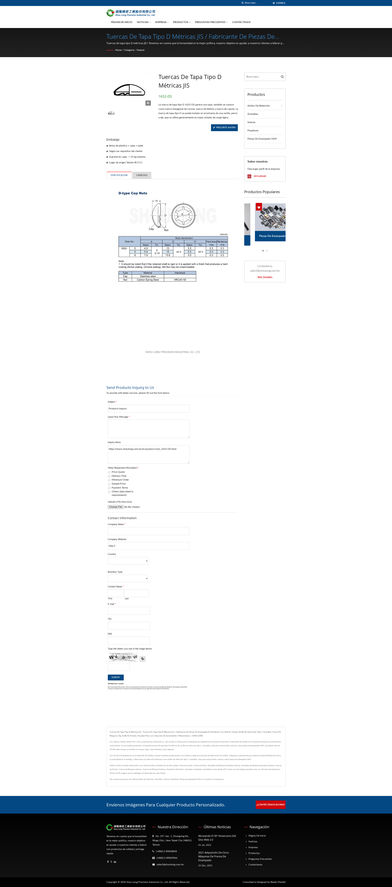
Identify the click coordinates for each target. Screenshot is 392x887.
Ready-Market (278, 882)
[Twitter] (111, 862)
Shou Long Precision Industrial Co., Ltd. (147, 882)
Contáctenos (241, 22)
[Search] (282, 77)
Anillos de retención (258, 106)
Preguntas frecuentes (210, 22)
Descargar (259, 176)
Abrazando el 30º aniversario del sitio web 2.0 (217, 837)
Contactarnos (218, 779)
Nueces (141, 50)
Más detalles (265, 277)
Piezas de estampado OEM (262, 139)
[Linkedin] (115, 862)
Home (118, 50)
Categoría (129, 50)
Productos (181, 22)
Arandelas (252, 114)
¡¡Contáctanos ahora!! (270, 805)
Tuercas (167, 779)
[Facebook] (108, 862)
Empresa (161, 22)
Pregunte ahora (226, 128)
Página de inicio (121, 22)
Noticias (143, 22)
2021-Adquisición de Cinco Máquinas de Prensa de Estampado (213, 856)
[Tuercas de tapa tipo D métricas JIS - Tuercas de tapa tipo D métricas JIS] (148, 103)
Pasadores (252, 130)
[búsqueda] (242, 3)
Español (281, 3)
